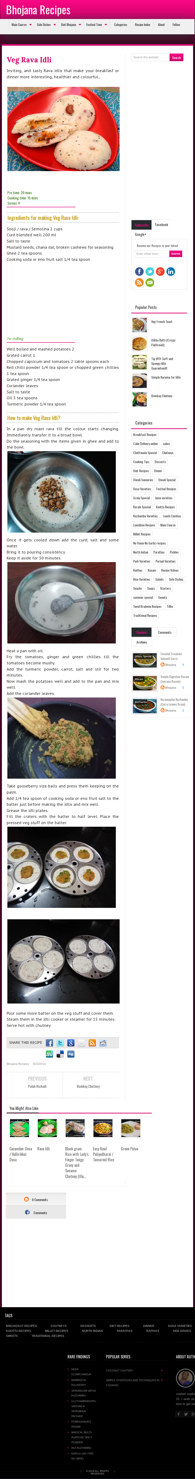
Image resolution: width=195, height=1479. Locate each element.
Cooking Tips (141, 461)
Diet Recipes (141, 470)
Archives (141, 641)
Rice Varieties (141, 579)
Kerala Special (142, 506)
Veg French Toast (161, 321)
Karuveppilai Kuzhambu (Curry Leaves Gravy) (174, 702)
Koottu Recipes (165, 506)
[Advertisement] (42, 298)
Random (141, 632)
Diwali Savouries (143, 479)
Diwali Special (167, 479)
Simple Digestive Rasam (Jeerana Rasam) (175, 679)
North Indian (140, 551)
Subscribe (142, 225)
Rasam (152, 570)
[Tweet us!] (60, 1043)
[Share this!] (49, 1043)
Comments (40, 1212)
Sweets (162, 597)
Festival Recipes (166, 488)
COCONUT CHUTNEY (134, 1370)
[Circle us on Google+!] (70, 1043)
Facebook (161, 224)
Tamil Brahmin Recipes (147, 606)
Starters (165, 588)
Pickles (174, 551)
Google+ (140, 234)
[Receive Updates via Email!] (81, 1043)
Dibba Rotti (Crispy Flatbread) (163, 342)
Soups (151, 588)
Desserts (160, 461)
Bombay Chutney (161, 395)
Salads (159, 579)
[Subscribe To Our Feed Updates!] (92, 1043)
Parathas (159, 551)
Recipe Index (142, 24)
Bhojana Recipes (38, 9)
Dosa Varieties (142, 488)
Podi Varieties (141, 561)
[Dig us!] (70, 1054)
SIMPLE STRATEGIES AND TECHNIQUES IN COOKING (134, 1383)
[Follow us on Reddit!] (102, 1043)
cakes (166, 443)
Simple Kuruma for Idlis (166, 377)
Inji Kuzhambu (81, 1447)
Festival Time (94, 24)
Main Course (19, 24)
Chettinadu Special (145, 452)
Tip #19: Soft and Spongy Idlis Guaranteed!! (162, 363)
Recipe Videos (170, 570)
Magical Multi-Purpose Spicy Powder (81, 1437)
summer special (143, 597)
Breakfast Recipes (144, 434)
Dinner (158, 470)
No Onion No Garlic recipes (149, 542)
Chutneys (167, 452)
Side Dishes (44, 24)
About (161, 24)
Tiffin (170, 606)
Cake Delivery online (145, 443)
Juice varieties (163, 497)
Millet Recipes (142, 533)
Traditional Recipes (145, 615)
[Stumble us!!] (49, 1054)
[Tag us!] (60, 1054)
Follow (176, 24)
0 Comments (39, 1199)
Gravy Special (141, 497)
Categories (120, 24)
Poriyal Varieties (166, 561)
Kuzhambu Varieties (145, 515)
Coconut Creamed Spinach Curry (171, 656)
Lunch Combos (172, 515)
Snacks (137, 588)
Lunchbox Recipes (144, 524)
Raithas (137, 570)
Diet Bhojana (68, 24)
